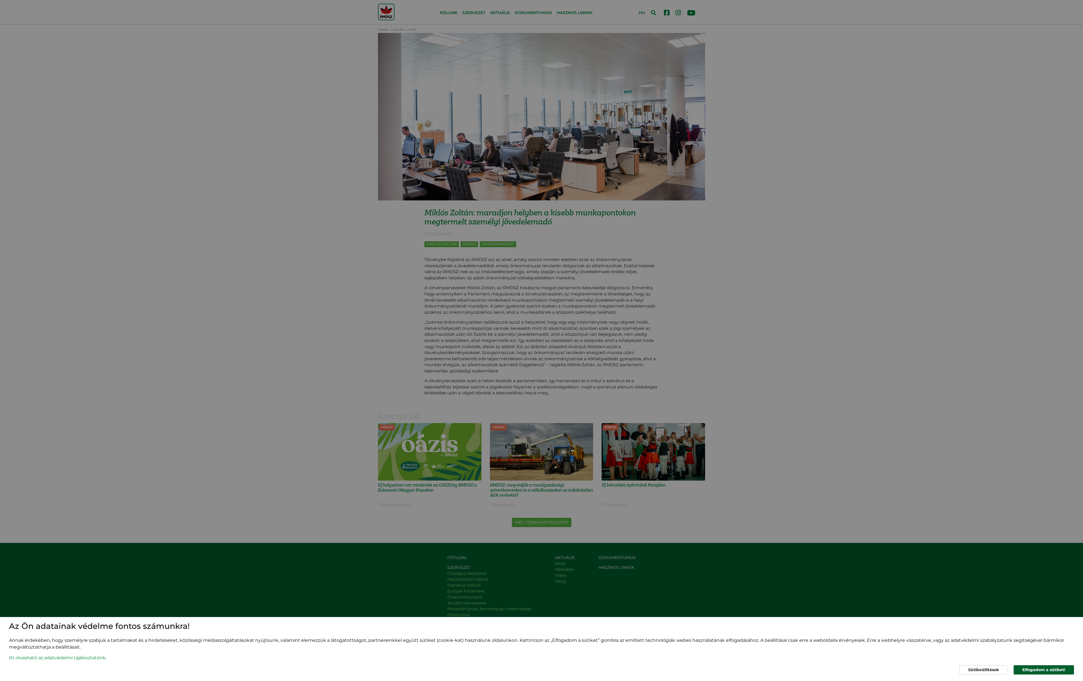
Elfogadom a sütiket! (1043, 669)
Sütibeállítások (983, 669)
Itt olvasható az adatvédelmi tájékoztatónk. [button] (57, 657)
